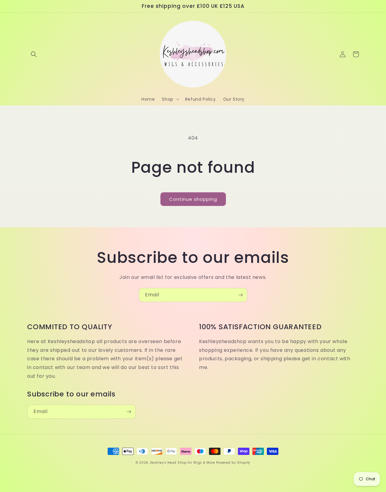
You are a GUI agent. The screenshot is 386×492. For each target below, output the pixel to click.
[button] (33, 54)
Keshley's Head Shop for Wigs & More (182, 462)
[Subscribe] (240, 295)
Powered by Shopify (233, 462)
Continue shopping (193, 199)
